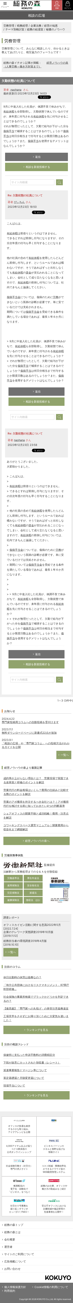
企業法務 (36, 25)
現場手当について (14, 1085)
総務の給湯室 (35, 29)
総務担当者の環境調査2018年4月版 (25, 941)
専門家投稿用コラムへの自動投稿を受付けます (30, 722)
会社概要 (9, 1239)
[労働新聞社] (23, 865)
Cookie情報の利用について (51, 1287)
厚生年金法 (33, 878)
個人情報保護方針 (15, 1287)
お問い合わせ (12, 1268)
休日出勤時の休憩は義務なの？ (22, 977)
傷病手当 (8, 131)
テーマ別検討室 (14, 29)
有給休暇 (8, 111)
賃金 (28, 272)
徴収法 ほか (33, 900)
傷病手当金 (13, 297)
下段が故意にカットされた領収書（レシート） (31, 1062)
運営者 (8, 1246)
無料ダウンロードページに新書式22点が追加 (29, 732)
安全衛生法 (33, 885)
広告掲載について (15, 1261)
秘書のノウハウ (55, 29)
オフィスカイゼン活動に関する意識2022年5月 (32, 925)
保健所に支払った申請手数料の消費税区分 (29, 1055)
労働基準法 (13, 878)
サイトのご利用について (19, 1254)
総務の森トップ (13, 1224)
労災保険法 (13, 892)
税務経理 (22, 25)
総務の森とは (12, 1232)
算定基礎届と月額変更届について (23, 1078)
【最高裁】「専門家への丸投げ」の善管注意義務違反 (36, 1008)
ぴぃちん (19, 202)
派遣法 (33, 892)
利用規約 (9, 1290)
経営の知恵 (51, 25)
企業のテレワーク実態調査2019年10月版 (28, 932)
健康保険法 (13, 900)
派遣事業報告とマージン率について (25, 1070)
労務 (55, 297)
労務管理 (8, 25)
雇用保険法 (13, 885)
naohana (15, 89)
